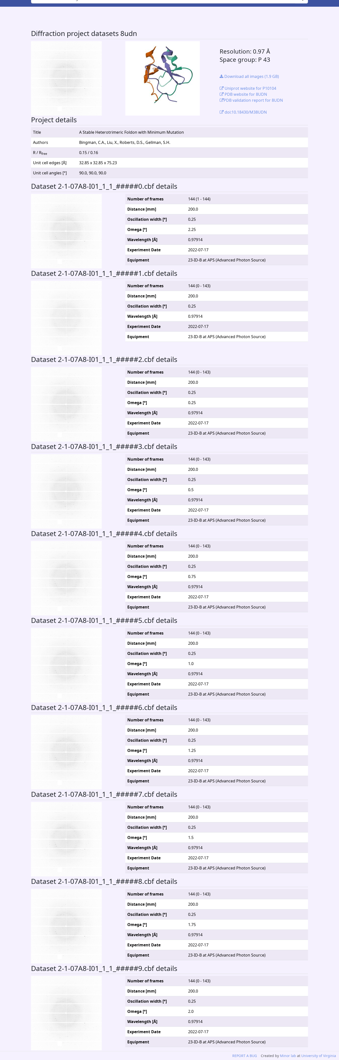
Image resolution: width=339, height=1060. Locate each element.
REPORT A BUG (244, 1055)
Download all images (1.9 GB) (251, 76)
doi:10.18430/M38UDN (245, 112)
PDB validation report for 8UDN (253, 100)
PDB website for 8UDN (245, 94)
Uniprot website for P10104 (250, 88)
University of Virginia (318, 1055)
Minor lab (288, 1055)
